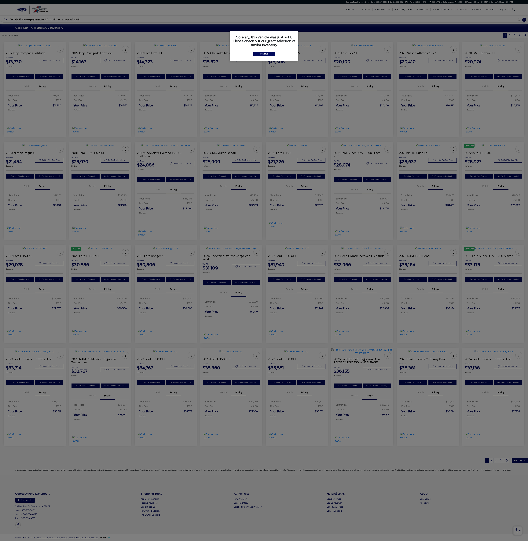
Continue (264, 54)
